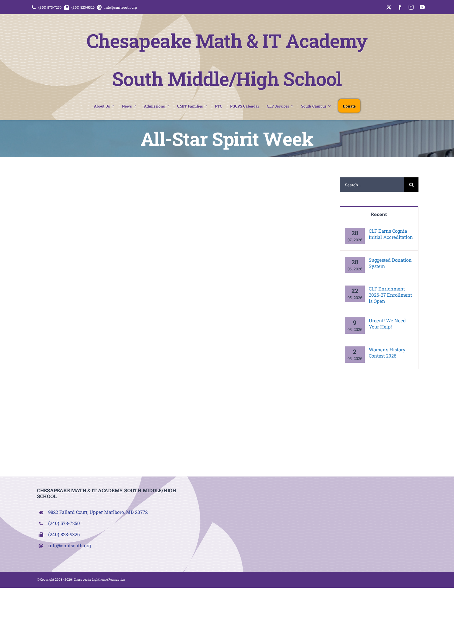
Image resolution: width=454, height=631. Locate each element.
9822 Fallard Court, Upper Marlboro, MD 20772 (98, 512)
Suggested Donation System (390, 263)
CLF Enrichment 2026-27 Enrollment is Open (390, 295)
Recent (379, 214)
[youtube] (422, 7)
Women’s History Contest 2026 (387, 352)
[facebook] (399, 7)
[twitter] (388, 7)
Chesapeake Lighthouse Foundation (99, 580)
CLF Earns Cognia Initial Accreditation (391, 234)
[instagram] (411, 7)
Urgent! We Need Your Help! (387, 323)
